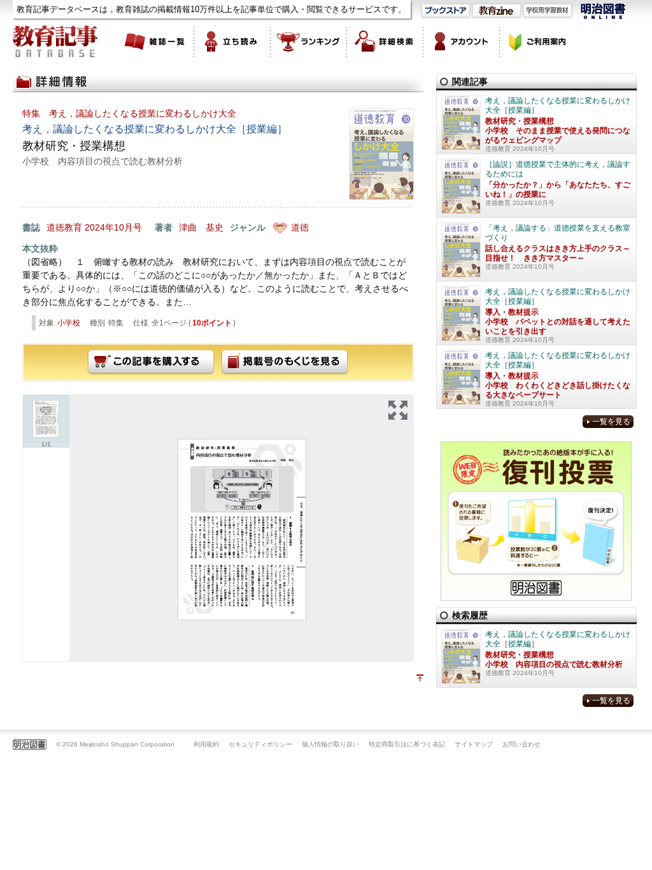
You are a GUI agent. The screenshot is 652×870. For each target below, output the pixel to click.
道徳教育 (64, 227)
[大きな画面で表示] (398, 410)
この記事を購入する (151, 362)
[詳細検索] (385, 41)
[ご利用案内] (538, 41)
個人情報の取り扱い (330, 744)
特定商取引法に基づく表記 (407, 744)
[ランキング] (309, 41)
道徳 (300, 227)
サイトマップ (474, 744)
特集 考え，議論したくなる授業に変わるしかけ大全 (129, 113)
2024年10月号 (113, 227)
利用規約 (206, 744)
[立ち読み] (232, 41)
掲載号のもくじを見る (284, 362)
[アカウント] (461, 41)
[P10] (242, 529)
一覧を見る (611, 421)
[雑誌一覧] (156, 41)
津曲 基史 (201, 227)
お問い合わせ (521, 744)
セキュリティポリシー (260, 744)
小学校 (68, 322)
